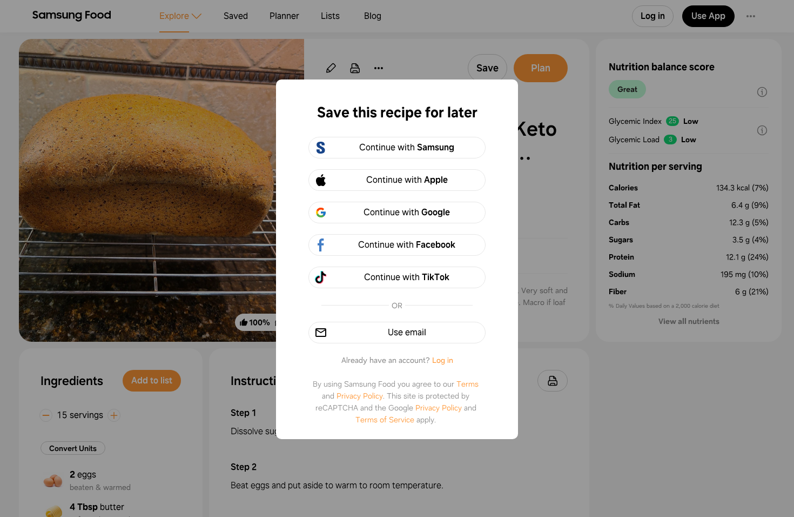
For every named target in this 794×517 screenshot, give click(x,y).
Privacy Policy (360, 396)
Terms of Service (384, 420)
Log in (442, 360)
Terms (467, 384)
